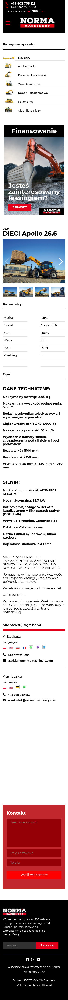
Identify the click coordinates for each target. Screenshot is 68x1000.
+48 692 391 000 (22, 7)
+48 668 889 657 (19, 694)
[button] (60, 261)
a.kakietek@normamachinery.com (32, 700)
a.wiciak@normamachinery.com (30, 660)
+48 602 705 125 (23, 3)
